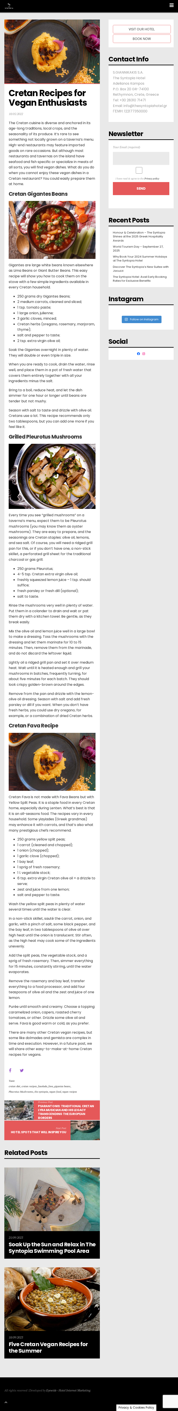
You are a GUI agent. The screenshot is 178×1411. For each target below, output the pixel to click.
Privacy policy (151, 178)
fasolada (42, 1086)
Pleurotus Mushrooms (21, 1091)
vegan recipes (69, 1091)
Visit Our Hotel (142, 29)
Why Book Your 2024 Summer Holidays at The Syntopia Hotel (140, 259)
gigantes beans (62, 1086)
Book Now (142, 38)
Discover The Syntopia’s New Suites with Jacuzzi (141, 269)
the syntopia (41, 1091)
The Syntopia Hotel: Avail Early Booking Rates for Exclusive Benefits (140, 279)
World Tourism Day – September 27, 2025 (138, 249)
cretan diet (14, 1086)
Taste (12, 1080)
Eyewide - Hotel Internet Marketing (68, 1390)
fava (50, 1086)
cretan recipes (29, 1086)
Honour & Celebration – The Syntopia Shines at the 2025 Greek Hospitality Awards (139, 236)
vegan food (55, 1091)
